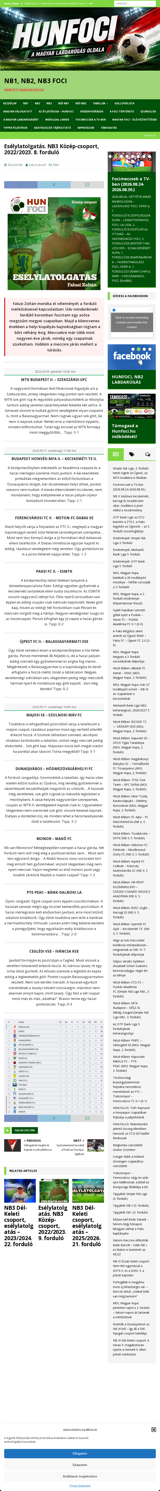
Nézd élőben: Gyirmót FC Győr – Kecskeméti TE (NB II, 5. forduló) (131, 928)
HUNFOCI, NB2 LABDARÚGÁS (127, 379)
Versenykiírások (91, 111)
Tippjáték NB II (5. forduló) (131, 1205)
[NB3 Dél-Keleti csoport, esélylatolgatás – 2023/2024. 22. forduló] (20, 1191)
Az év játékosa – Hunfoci (56, 111)
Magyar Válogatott (17, 111)
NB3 (49, 103)
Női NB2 (80, 103)
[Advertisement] (132, 1392)
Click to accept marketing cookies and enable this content (131, 322)
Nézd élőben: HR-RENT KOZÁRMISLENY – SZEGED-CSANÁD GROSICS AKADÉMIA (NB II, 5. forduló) (131, 891)
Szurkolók (148, 111)
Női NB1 (63, 103)
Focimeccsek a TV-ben (91, 119)
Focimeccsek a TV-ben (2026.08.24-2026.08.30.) (131, 184)
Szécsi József (37, 165)
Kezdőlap (10, 103)
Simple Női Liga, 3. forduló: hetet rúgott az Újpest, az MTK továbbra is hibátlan (131, 473)
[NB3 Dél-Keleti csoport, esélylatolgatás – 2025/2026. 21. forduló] (88, 1191)
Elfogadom (80, 1453)
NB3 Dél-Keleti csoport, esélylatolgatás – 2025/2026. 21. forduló (86, 1226)
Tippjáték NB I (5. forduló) (130, 1212)
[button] (154, 1430)
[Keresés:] (135, 3)
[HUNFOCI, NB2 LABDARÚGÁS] (132, 357)
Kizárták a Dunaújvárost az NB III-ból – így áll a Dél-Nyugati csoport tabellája (131, 1328)
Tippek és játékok (15, 127)
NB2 (37, 103)
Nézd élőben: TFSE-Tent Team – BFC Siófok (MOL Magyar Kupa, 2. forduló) (130, 784)
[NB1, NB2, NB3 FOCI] (80, 68)
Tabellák (99, 103)
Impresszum (86, 127)
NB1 (25, 103)
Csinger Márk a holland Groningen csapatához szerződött (128, 1161)
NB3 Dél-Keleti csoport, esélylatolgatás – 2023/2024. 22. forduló (18, 1226)
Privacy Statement (80, 1485)
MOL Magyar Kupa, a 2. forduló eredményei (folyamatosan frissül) (129, 598)
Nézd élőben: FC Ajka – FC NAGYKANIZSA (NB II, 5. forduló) (130, 821)
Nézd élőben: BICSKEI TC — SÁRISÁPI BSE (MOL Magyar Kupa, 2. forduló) (130, 726)
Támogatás (109, 127)
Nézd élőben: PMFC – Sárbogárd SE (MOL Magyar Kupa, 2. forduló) (131, 1045)
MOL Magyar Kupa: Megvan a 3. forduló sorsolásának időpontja (128, 656)
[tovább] (125, 281)
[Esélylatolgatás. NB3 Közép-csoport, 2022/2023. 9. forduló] (54, 1191)
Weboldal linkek (57, 119)
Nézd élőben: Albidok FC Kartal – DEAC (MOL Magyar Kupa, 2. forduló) (129, 673)
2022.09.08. (15, 165)
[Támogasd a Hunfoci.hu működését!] (132, 406)
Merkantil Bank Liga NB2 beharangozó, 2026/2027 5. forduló (131, 710)
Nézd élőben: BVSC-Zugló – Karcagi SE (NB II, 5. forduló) (131, 912)
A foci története (122, 111)
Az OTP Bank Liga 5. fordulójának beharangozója (126, 1028)
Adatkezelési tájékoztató (52, 127)
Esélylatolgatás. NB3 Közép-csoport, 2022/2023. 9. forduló (52, 1223)
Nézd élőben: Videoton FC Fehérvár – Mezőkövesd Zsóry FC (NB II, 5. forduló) (131, 849)
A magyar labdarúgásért (21, 119)
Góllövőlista (124, 103)
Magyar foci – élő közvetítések (134, 119)
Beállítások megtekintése (80, 1476)
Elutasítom (80, 1465)
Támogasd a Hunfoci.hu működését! (125, 431)
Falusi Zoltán (25, 1130)
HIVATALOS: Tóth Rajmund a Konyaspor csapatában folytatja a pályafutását (131, 1112)
